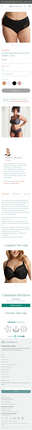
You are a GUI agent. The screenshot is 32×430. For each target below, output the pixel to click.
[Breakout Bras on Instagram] (10, 418)
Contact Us (4, 359)
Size (3, 69)
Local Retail (4, 362)
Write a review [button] (16, 305)
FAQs (2, 357)
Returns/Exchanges (6, 366)
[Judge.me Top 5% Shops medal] (16, 329)
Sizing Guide (5, 374)
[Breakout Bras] (16, 6)
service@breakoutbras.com (9, 404)
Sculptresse (5, 50)
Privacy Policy (5, 371)
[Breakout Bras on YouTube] (18, 418)
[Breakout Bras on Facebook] (6, 418)
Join (16, 391)
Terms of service (13, 421)
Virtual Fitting (5, 376)
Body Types (15, 183)
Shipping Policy (5, 369)
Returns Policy (24, 101)
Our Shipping (15, 101)
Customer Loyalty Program (9, 364)
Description (5, 194)
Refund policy (4, 421)
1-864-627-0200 (5, 401)
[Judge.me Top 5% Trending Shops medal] (24, 329)
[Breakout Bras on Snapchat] (22, 418)
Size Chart (27, 194)
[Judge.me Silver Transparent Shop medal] (8, 329)
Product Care (16, 194)
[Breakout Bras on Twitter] (2, 418)
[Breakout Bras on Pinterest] (14, 418)
